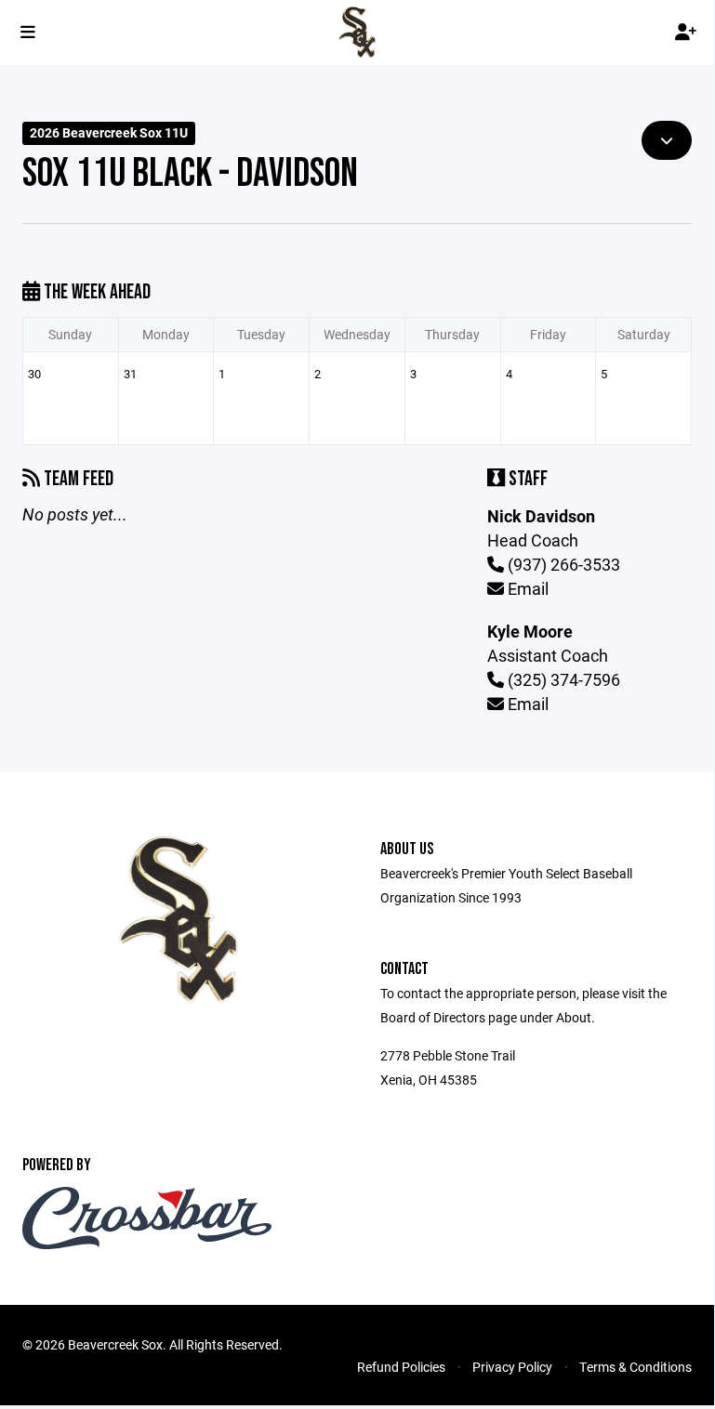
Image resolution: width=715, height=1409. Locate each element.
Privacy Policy (512, 1367)
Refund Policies (401, 1367)
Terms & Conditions (635, 1367)
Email (526, 588)
